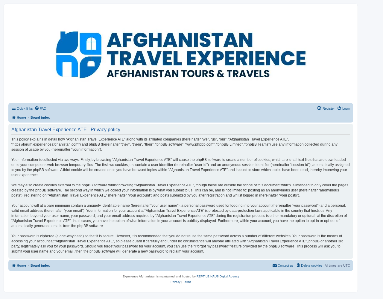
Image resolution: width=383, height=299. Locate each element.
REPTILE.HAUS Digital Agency (218, 276)
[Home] (35, 19)
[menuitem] (40, 108)
